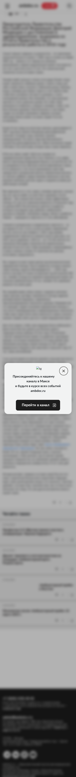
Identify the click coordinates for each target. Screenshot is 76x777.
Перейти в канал (35, 405)
